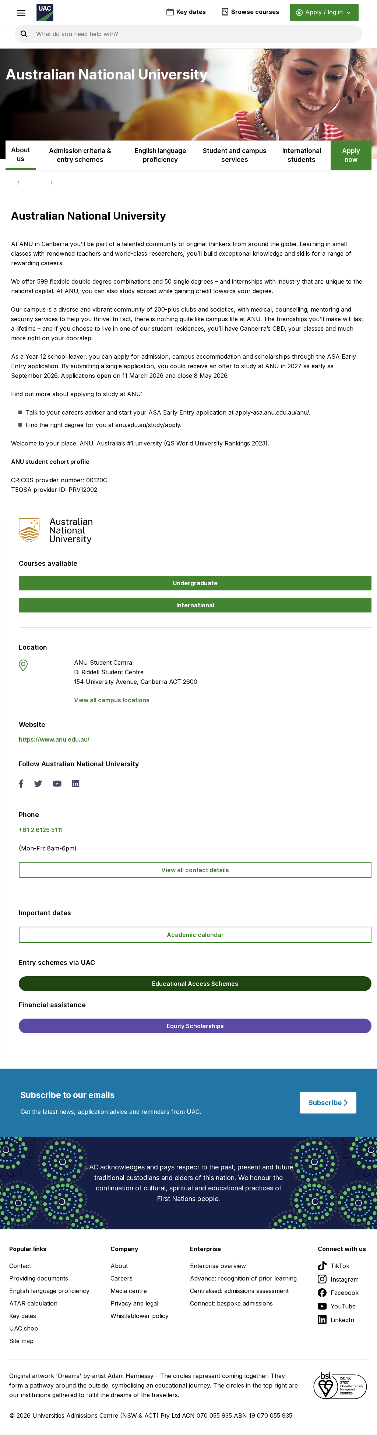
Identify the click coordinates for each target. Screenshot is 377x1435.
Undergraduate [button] (195, 583)
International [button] (195, 605)
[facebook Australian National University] (21, 784)
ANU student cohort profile (50, 461)
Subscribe (326, 1103)
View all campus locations (111, 700)
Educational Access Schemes (195, 983)
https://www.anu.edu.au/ (54, 739)
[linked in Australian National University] (75, 784)
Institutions (34, 182)
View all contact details (195, 870)
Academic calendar (195, 934)
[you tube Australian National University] (57, 784)
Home (7, 182)
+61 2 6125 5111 (41, 830)
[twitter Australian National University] (38, 784)
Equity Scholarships (195, 1026)
